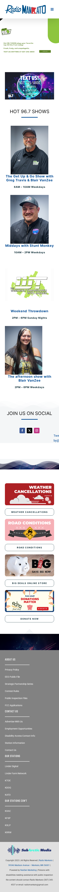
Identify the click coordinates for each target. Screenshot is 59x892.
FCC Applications (13, 705)
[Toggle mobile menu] (52, 9)
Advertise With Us (14, 721)
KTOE (8, 780)
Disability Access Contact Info (20, 736)
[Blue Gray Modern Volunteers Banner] (29, 28)
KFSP (7, 818)
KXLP (8, 825)
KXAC (8, 811)
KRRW (8, 832)
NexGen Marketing (28, 870)
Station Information (15, 743)
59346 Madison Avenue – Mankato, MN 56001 (29, 865)
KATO (8, 794)
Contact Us (10, 750)
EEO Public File (12, 677)
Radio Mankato (45, 860)
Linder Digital (11, 766)
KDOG (8, 787)
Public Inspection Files (16, 698)
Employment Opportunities (18, 728)
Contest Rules (12, 691)
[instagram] (36, 430)
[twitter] (29, 430)
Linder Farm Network (15, 773)
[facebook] (22, 430)
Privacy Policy (12, 669)
